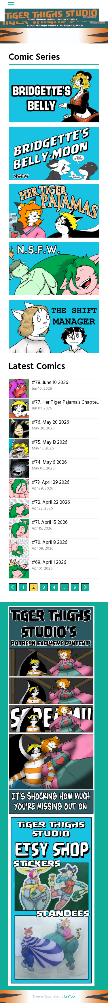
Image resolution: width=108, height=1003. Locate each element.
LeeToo (69, 997)
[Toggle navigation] (11, 4)
